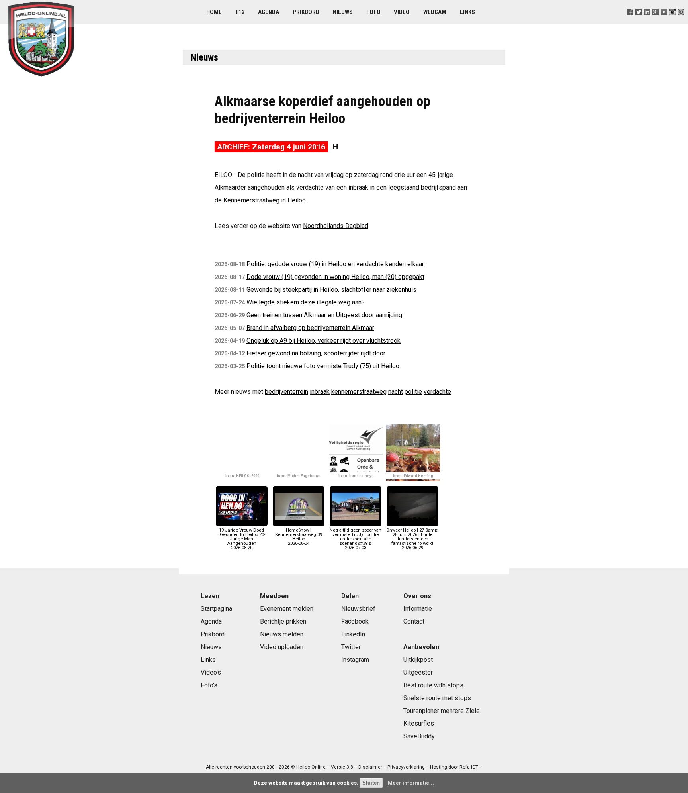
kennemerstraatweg (359, 391)
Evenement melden (286, 608)
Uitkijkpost (418, 659)
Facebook (355, 621)
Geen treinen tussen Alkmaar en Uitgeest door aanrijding (324, 315)
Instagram (355, 659)
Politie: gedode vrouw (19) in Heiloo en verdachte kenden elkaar (335, 264)
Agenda (268, 12)
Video (402, 12)
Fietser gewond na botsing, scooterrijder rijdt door (315, 353)
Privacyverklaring (406, 767)
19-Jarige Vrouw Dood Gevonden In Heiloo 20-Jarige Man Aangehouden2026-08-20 (241, 539)
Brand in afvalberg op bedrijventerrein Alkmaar (310, 328)
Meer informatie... (411, 783)
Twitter (351, 647)
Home (214, 12)
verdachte (437, 391)
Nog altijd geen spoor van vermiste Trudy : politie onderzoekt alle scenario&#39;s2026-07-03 (355, 539)
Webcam (434, 12)
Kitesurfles (418, 723)
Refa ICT (468, 767)
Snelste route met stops (437, 698)
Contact (413, 621)
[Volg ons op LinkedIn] (647, 22)
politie (413, 391)
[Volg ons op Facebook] (630, 22)
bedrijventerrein (286, 391)
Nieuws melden (281, 634)
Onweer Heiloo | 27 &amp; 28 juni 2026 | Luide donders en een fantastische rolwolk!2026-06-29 (412, 539)
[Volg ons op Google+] (655, 22)
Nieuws (343, 12)
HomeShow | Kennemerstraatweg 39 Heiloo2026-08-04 (298, 537)
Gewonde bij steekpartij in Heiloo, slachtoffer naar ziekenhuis (331, 289)
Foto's (209, 685)
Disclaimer (370, 767)
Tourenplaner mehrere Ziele (441, 710)
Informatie (417, 608)
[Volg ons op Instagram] (672, 22)
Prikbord (306, 12)
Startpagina (216, 608)
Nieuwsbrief (358, 608)
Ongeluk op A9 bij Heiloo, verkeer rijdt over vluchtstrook (323, 340)
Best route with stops (433, 685)
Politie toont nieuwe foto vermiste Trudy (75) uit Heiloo (322, 366)
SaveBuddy (419, 736)
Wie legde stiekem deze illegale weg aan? (305, 302)
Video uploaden (281, 647)
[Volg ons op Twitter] (638, 22)
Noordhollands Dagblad (335, 226)
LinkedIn (353, 634)
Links (467, 12)
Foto (373, 12)
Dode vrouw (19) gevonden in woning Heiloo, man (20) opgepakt (335, 277)
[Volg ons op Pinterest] (680, 22)
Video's (211, 672)
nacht (395, 391)
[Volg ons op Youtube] (664, 22)
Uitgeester (418, 672)
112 (240, 12)
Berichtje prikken (283, 621)
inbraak (320, 391)
